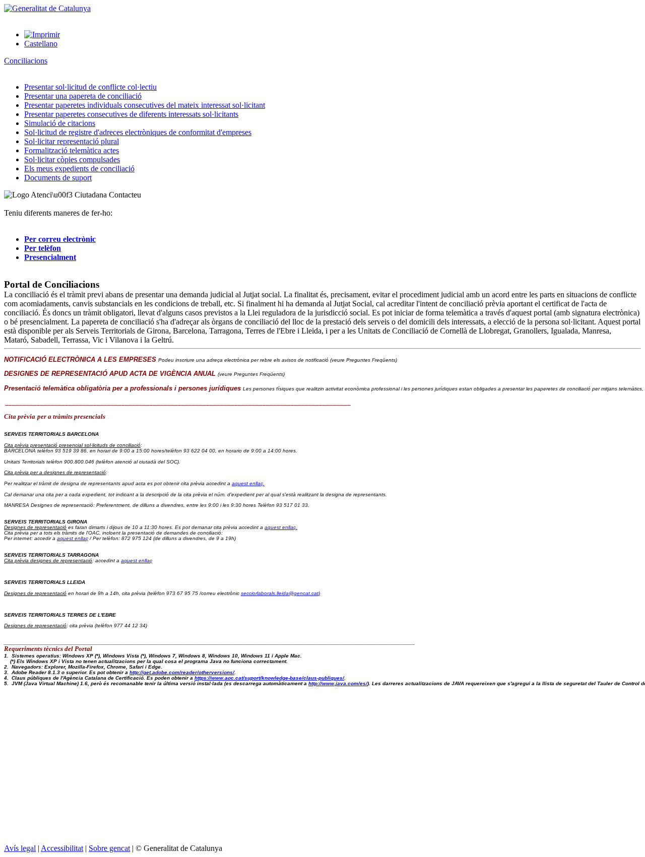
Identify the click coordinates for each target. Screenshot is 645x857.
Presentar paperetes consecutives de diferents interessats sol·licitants (131, 114)
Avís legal (20, 848)
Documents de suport (58, 177)
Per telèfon (42, 248)
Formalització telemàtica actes (71, 150)
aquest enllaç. (248, 483)
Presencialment (50, 257)
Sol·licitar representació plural (71, 141)
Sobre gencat (109, 848)
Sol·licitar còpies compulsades (72, 159)
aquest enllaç (72, 538)
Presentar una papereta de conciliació (83, 96)
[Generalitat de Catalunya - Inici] (47, 8)
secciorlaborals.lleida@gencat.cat (280, 593)
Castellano (40, 43)
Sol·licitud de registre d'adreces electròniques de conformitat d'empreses (137, 132)
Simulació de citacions (59, 123)
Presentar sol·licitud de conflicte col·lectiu (90, 87)
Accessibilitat (62, 848)
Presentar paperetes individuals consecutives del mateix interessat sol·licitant (144, 105)
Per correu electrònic (60, 239)
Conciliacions (25, 60)
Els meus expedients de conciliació (79, 168)
